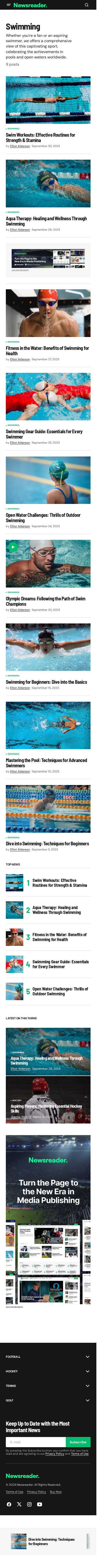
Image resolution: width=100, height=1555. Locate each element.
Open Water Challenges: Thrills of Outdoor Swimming (60, 991)
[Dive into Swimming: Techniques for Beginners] (48, 808)
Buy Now (56, 1492)
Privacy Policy (54, 1454)
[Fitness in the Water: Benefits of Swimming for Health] (48, 313)
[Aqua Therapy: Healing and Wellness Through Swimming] (48, 183)
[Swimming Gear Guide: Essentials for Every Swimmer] (48, 396)
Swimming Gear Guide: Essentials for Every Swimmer (61, 964)
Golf (9, 1400)
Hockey (17, 1100)
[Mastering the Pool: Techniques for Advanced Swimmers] (48, 725)
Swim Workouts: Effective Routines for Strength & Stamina (60, 883)
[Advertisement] (48, 1219)
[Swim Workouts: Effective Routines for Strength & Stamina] (48, 100)
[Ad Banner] (48, 258)
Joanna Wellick (21, 1117)
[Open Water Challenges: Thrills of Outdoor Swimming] (48, 480)
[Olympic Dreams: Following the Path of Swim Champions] (48, 563)
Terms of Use (80, 1454)
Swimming (13, 129)
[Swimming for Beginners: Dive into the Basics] (48, 647)
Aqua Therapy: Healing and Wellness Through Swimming (57, 910)
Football (13, 1357)
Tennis (11, 1386)
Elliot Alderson (20, 1069)
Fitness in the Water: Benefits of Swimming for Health (60, 937)
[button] (9, 5)
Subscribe (78, 1442)
